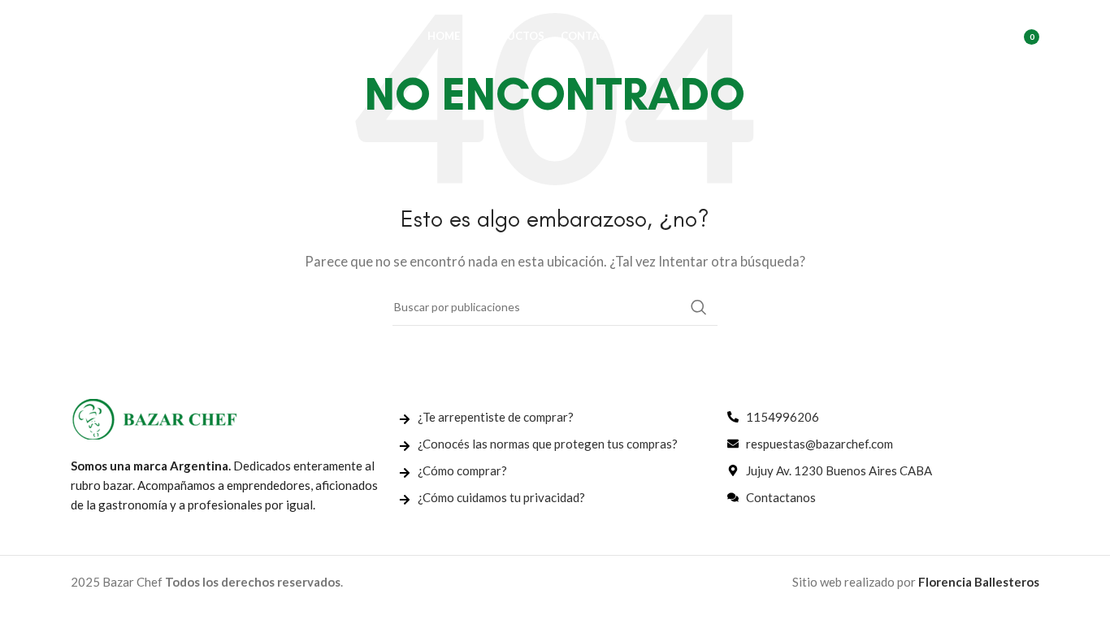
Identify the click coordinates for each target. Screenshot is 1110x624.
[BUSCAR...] (699, 307)
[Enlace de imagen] (154, 417)
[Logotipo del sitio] (152, 35)
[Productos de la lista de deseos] (978, 36)
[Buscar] (946, 36)
